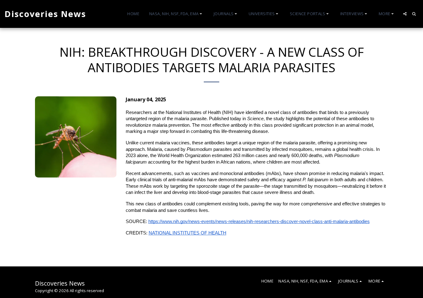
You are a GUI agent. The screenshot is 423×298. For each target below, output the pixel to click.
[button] (176, 14)
